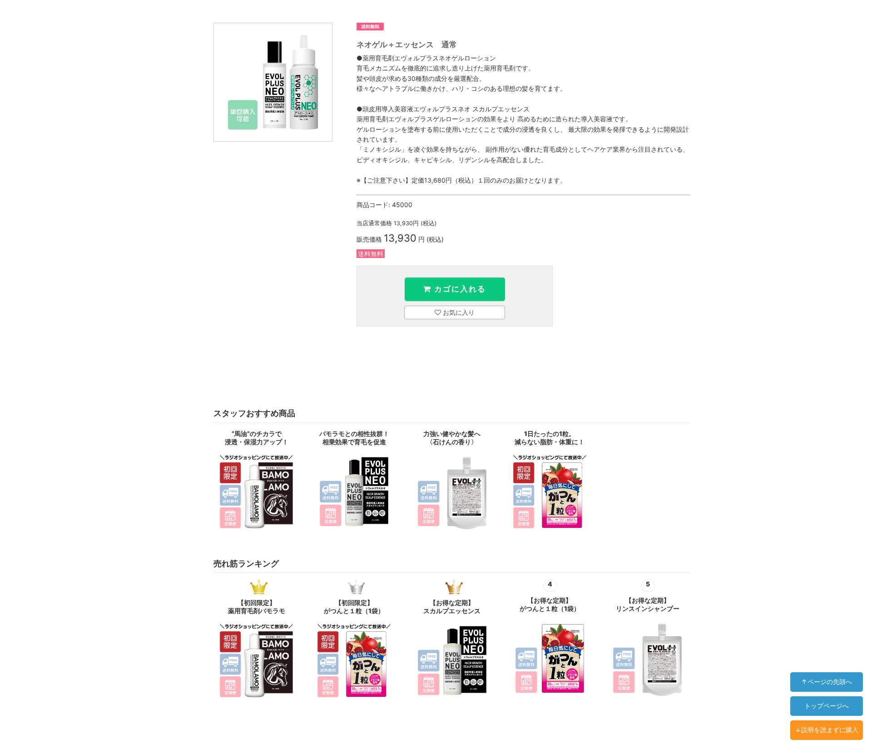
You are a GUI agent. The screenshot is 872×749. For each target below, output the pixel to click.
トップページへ (826, 705)
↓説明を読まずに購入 (826, 730)
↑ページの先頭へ (826, 681)
